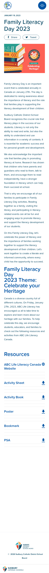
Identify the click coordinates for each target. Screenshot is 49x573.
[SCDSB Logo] (16, 569)
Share (13, 37)
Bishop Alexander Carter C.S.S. (12, 5)
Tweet (32, 37)
